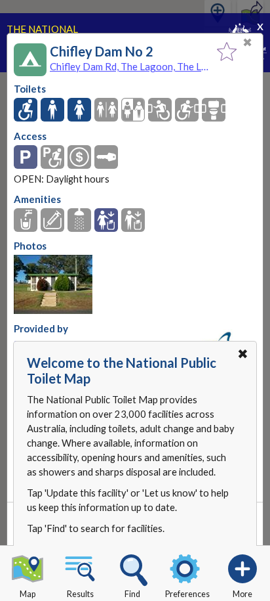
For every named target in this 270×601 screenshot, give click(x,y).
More (242, 594)
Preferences (187, 594)
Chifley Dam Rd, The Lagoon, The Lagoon (130, 66)
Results (80, 594)
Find (132, 594)
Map (27, 594)
